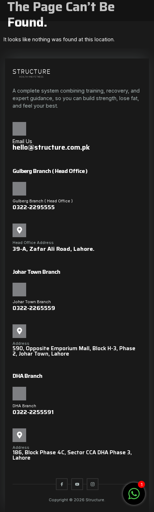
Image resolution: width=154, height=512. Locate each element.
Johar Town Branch (32, 301)
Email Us (22, 141)
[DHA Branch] (19, 393)
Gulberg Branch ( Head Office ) (43, 200)
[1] (134, 497)
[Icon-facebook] (62, 484)
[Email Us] (19, 129)
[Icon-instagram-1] (92, 484)
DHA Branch (24, 405)
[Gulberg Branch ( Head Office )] (19, 189)
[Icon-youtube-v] (77, 484)
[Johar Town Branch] (19, 289)
